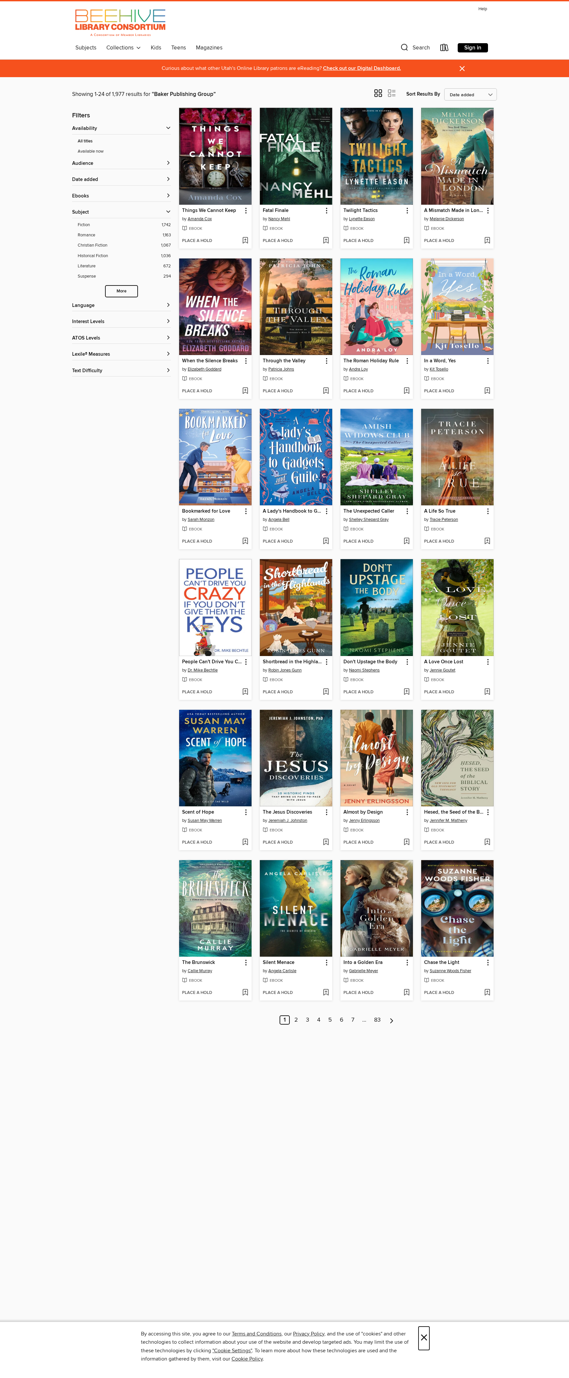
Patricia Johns (281, 369)
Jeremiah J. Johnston (287, 820)
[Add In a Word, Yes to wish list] (487, 391)
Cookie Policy (247, 1359)
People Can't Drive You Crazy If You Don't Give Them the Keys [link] (212, 662)
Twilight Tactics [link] (360, 211)
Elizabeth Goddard (204, 369)
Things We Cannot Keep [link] (209, 211)
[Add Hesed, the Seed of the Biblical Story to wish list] (487, 842)
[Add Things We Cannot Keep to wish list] (245, 241)
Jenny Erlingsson (364, 820)
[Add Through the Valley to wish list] (326, 391)
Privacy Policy (308, 1334)
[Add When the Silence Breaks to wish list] (245, 391)
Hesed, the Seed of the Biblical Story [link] (454, 812)
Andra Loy (358, 369)
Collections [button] (121, 47)
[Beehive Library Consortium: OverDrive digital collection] (120, 22)
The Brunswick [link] (198, 963)
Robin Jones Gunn (285, 670)
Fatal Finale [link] (275, 211)
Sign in (472, 47)
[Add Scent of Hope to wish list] (245, 842)
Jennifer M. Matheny (448, 820)
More (121, 291)
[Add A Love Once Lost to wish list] (487, 692)
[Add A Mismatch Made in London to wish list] (487, 241)
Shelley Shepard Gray (369, 519)
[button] (414, 49)
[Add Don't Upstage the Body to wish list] (406, 692)
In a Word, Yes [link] (440, 361)
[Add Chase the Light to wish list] (487, 993)
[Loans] (444, 49)
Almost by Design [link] (363, 812)
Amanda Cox (200, 219)
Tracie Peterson (444, 519)
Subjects (85, 47)
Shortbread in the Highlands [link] (293, 662)
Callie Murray (200, 971)
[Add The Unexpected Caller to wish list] (406, 541)
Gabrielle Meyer (363, 971)
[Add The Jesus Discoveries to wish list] (326, 842)
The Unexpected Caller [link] (368, 511)
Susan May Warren (205, 820)
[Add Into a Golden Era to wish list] (406, 993)
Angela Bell (278, 519)
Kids (156, 47)
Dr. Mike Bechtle (203, 670)
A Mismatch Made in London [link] (454, 211)
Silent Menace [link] (278, 963)
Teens (178, 47)
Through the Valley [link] (284, 361)
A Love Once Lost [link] (443, 662)
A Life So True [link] (439, 511)
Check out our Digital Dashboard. (362, 68)
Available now (91, 151)
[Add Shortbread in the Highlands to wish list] (326, 692)
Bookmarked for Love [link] (206, 511)
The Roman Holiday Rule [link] (371, 361)
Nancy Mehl (279, 219)
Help (482, 9)
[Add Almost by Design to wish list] (406, 842)
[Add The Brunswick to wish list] (245, 993)
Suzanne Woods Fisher (450, 971)
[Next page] (391, 1020)
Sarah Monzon (201, 519)
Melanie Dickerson (447, 219)
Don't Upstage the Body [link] (370, 662)
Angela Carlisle (282, 971)
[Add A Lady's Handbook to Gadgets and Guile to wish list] (326, 541)
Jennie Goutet (442, 670)
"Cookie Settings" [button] (232, 1350)
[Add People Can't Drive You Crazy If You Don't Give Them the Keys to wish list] (245, 692)
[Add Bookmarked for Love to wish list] (245, 541)
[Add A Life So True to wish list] (487, 541)
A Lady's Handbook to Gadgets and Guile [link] (293, 511)
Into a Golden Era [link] (363, 963)
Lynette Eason (362, 219)
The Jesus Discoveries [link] (287, 812)
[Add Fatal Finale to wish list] (326, 241)
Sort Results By (423, 94)
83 (377, 1020)
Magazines (209, 47)
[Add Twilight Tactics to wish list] (406, 241)
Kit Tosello (439, 369)
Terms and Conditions (257, 1334)
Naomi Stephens (364, 670)
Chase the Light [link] (441, 963)
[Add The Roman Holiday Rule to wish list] (406, 391)
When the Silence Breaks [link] (210, 361)
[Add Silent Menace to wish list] (326, 993)
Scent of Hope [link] (198, 812)
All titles (85, 141)
